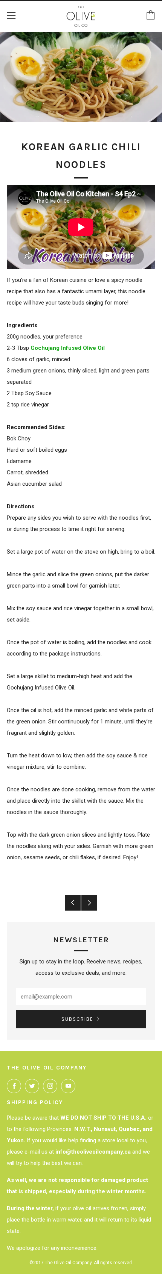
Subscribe (77, 1019)
